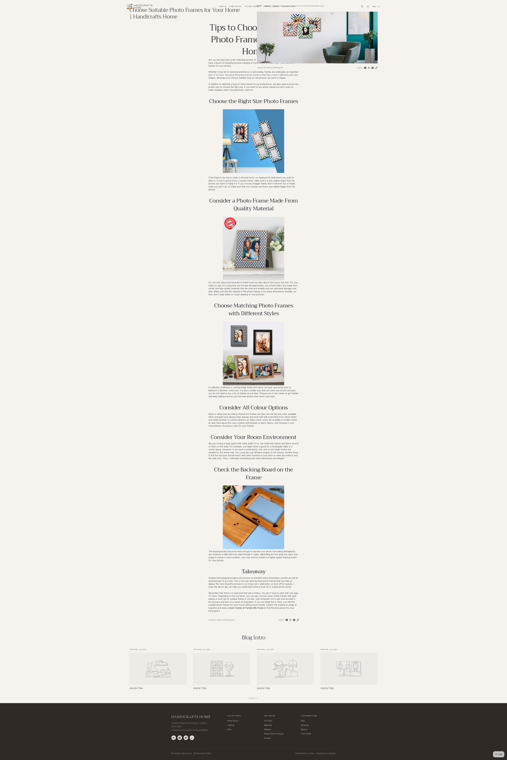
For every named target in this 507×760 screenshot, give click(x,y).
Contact (267, 738)
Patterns (267, 729)
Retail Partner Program (274, 734)
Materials (268, 725)
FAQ (302, 721)
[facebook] (365, 68)
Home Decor (232, 721)
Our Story (268, 721)
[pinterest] (372, 68)
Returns (304, 729)
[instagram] (186, 737)
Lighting (230, 725)
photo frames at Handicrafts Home (246, 608)
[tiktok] (192, 737)
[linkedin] (179, 737)
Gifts (229, 729)
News (267, 6)
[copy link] (376, 68)
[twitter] (369, 68)
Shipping (305, 725)
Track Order (306, 734)
